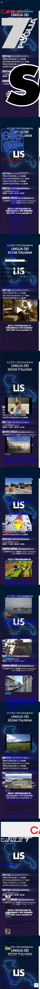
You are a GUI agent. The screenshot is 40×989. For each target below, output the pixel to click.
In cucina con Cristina (16, 239)
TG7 (6, 178)
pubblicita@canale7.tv (8, 979)
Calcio (19, 770)
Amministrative (18, 435)
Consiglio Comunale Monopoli (19, 219)
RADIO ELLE (14, 212)
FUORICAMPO (15, 200)
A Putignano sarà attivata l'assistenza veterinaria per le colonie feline (21, 662)
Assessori (8, 477)
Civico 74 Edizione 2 (16, 221)
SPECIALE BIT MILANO (18, 217)
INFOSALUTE (14, 210)
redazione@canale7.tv (8, 977)
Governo (27, 475)
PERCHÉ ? (13, 188)
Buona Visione (14, 213)
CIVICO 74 (13, 215)
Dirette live (9, 249)
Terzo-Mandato (18, 475)
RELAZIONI (14, 204)
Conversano (16, 733)
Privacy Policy (13, 981)
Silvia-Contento (30, 434)
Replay (11, 231)
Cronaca (8, 532)
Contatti (7, 247)
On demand (9, 180)
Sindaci (32, 475)
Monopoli (9, 285)
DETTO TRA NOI (16, 196)
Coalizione (8, 435)
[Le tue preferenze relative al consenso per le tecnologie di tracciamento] (36, 985)
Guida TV (8, 243)
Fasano (14, 770)
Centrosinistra (20, 434)
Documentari (13, 235)
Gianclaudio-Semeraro (29, 770)
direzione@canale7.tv (8, 864)
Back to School (14, 237)
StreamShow (13, 987)
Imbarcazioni (29, 638)
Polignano (18, 638)
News (7, 245)
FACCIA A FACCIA (16, 198)
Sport (7, 752)
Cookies (3, 981)
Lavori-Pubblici (21, 512)
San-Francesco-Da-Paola (18, 286)
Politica (7, 415)
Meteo (11, 558)
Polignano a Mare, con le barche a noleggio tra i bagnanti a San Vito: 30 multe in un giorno (21, 621)
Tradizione (14, 289)
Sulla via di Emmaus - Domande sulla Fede (24, 208)
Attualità (8, 495)
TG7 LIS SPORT (15, 206)
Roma (11, 475)
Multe (37, 638)
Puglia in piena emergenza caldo (19, 536)
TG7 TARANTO (15, 186)
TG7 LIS (12, 184)
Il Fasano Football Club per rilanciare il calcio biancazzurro (21, 757)
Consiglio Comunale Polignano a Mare (22, 229)
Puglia (15, 558)
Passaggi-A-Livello (26, 733)
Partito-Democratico (22, 815)
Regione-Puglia (14, 595)
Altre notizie (9, 819)
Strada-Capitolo (17, 514)
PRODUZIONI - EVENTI (18, 202)
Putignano (12, 673)
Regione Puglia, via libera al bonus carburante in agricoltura (20, 583)
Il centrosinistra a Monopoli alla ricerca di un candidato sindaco (19, 420)
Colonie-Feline (21, 673)
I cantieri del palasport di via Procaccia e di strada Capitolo (18, 501)
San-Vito (12, 638)
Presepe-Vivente (22, 285)
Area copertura (10, 251)
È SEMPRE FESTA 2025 (18, 194)
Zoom (11, 227)
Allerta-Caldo (22, 558)
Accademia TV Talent (16, 233)
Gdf (23, 638)
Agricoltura (23, 595)
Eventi (23, 289)
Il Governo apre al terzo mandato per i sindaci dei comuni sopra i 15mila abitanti (22, 460)
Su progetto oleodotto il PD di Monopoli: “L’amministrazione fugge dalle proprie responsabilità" (21, 797)
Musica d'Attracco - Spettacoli (19, 225)
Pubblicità (12, 241)
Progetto (8, 772)
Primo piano (13, 223)
